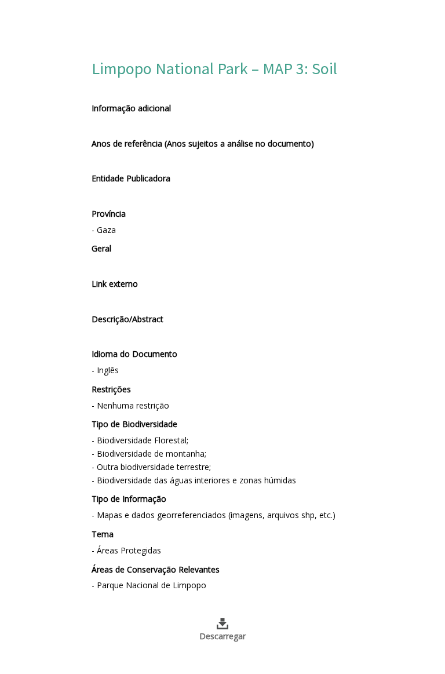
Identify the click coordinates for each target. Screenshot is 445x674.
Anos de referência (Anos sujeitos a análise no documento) (203, 143)
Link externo (115, 283)
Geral (101, 248)
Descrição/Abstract (127, 319)
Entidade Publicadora (131, 178)
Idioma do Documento (134, 353)
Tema (103, 534)
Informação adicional (131, 108)
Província (109, 213)
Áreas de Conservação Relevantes (156, 569)
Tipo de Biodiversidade (134, 423)
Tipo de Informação (129, 498)
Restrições (111, 389)
